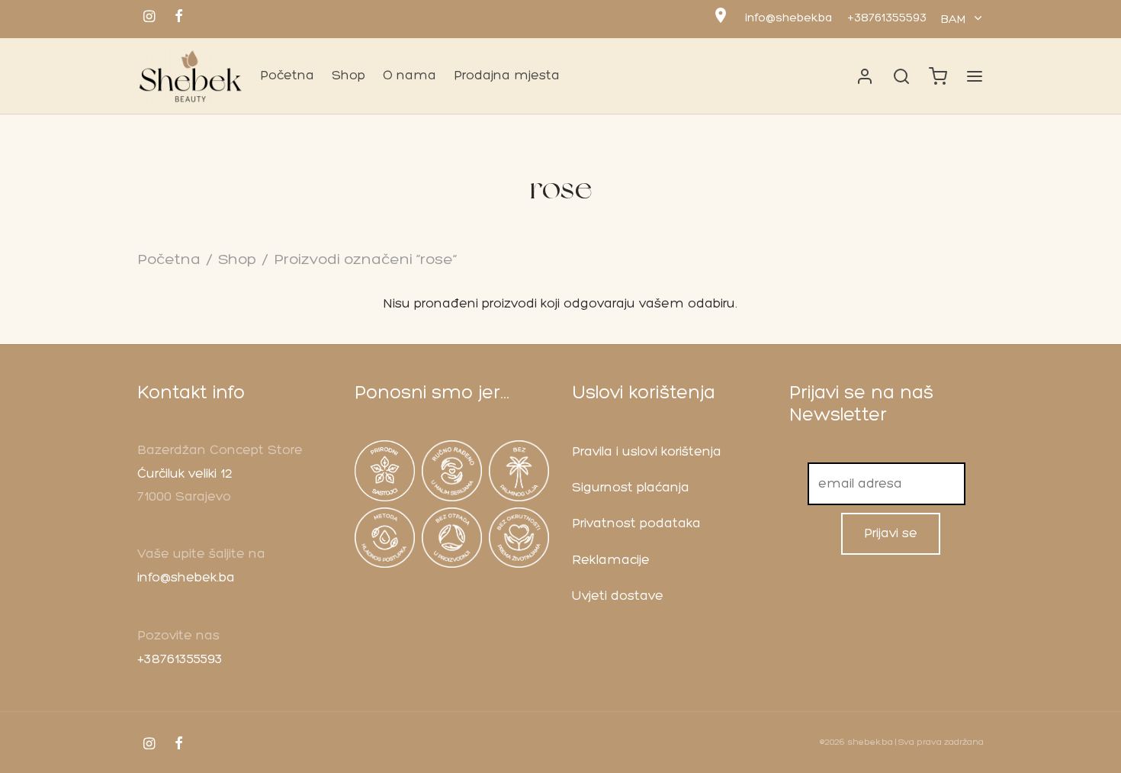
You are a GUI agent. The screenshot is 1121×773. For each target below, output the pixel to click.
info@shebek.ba (788, 18)
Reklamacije (611, 560)
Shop (348, 75)
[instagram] (149, 18)
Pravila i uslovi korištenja (646, 452)
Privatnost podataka (636, 523)
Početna (287, 75)
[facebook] (179, 18)
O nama (409, 75)
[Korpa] (938, 76)
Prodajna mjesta (507, 75)
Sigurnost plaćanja (630, 488)
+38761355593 (887, 18)
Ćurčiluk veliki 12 (185, 474)
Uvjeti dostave (617, 596)
